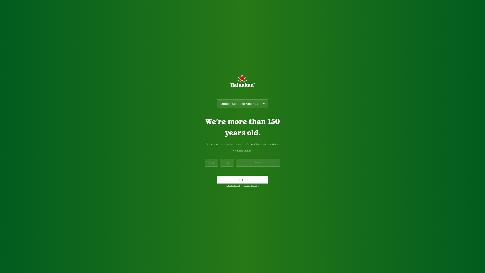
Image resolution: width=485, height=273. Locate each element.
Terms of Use (253, 144)
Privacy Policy (244, 150)
